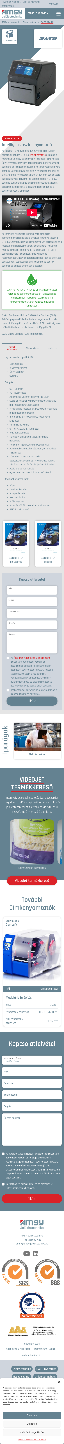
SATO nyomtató (46, 1369)
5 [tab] (39, 130)
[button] (59, 1381)
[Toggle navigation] (58, 13)
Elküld (32, 701)
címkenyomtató (38, 155)
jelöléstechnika (22, 1369)
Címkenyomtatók (10, 40)
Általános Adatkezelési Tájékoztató (32, 658)
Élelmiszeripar (29, 22)
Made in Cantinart (31, 1355)
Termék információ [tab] (12, 348)
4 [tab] (32, 130)
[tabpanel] (32, 435)
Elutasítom (32, 1423)
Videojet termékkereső (32, 880)
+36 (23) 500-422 (32, 1239)
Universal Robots (45, 1377)
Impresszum (40, 1349)
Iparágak (15, 22)
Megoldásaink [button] (37, 13)
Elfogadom (32, 1415)
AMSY (4, 22)
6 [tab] (46, 130)
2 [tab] (18, 130)
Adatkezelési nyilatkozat (19, 1349)
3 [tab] (25, 130)
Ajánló (52, 1349)
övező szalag (21, 1377)
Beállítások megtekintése (32, 1432)
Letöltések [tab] (52, 348)
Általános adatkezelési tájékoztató (32, 1440)
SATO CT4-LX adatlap (48, 560)
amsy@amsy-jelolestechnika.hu (32, 1243)
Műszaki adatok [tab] (32, 348)
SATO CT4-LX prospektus (16, 560)
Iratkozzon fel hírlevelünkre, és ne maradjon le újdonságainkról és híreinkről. (34, 692)
